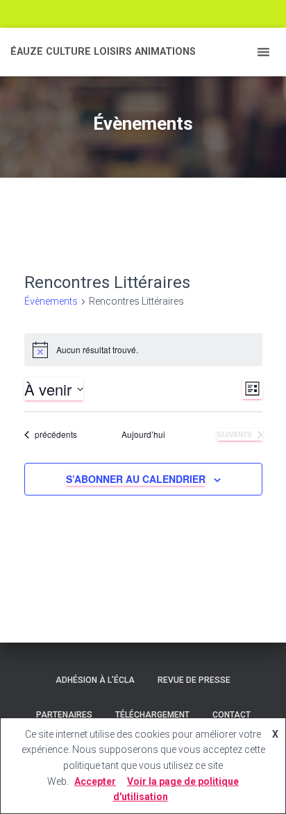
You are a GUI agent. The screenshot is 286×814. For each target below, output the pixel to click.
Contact (231, 715)
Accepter (95, 781)
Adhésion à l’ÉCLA (95, 680)
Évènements (51, 301)
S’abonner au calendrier (135, 479)
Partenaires (64, 715)
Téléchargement (152, 715)
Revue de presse (194, 680)
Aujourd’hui (143, 434)
